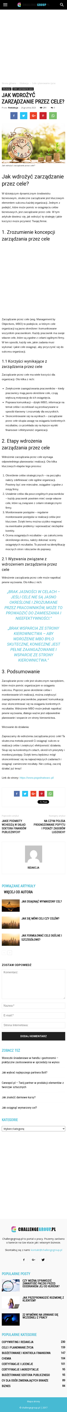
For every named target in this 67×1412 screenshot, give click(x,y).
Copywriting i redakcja (17, 1342)
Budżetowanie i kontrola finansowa (26, 1353)
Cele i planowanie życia (23, 89)
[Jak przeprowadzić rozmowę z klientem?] (11, 1302)
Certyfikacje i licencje (17, 1364)
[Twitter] (43, 1260)
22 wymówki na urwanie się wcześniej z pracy (40, 1316)
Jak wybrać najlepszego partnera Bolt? (24, 1072)
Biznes (6, 1386)
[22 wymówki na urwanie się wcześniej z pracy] (11, 1319)
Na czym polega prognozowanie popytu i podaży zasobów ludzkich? (49, 826)
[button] (62, 5)
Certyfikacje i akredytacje (20, 1369)
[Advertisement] (33, 44)
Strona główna (9, 83)
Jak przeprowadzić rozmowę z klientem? (43, 1299)
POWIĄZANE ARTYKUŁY (18, 886)
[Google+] (33, 1260)
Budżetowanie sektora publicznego (26, 1375)
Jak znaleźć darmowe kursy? (19, 1097)
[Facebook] (24, 1260)
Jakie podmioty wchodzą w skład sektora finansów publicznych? (14, 826)
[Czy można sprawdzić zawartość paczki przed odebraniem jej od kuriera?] (11, 1285)
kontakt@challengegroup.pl (46, 1250)
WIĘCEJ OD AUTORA (18, 892)
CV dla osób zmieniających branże (25, 1380)
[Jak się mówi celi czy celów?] (11, 922)
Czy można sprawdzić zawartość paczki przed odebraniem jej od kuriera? (41, 1283)
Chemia (6, 1358)
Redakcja (13, 107)
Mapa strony (33, 1401)
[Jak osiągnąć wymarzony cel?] (11, 905)
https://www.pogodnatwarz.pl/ (37, 777)
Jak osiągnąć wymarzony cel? (41, 901)
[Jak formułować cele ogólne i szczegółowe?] (11, 940)
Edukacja (6, 89)
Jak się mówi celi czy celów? (40, 918)
